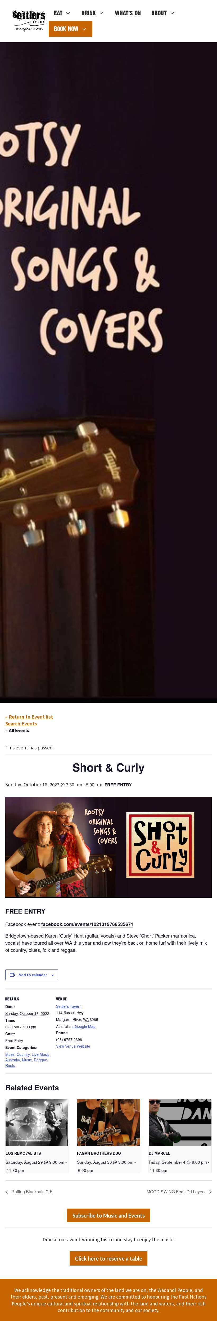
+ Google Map (84, 1026)
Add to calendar (33, 974)
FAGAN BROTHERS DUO (99, 1153)
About (159, 13)
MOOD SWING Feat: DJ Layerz (177, 1192)
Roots (10, 1065)
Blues (10, 1054)
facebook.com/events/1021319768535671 (87, 924)
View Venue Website (73, 1046)
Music (27, 1059)
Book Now (66, 29)
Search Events (21, 723)
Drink (89, 13)
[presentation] (37, 1122)
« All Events (17, 730)
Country (23, 1054)
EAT (58, 13)
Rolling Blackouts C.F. (31, 1192)
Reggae (40, 1059)
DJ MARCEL (159, 1153)
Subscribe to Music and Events (109, 1215)
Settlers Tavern (69, 1006)
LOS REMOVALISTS (23, 1153)
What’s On (128, 13)
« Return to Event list (29, 716)
